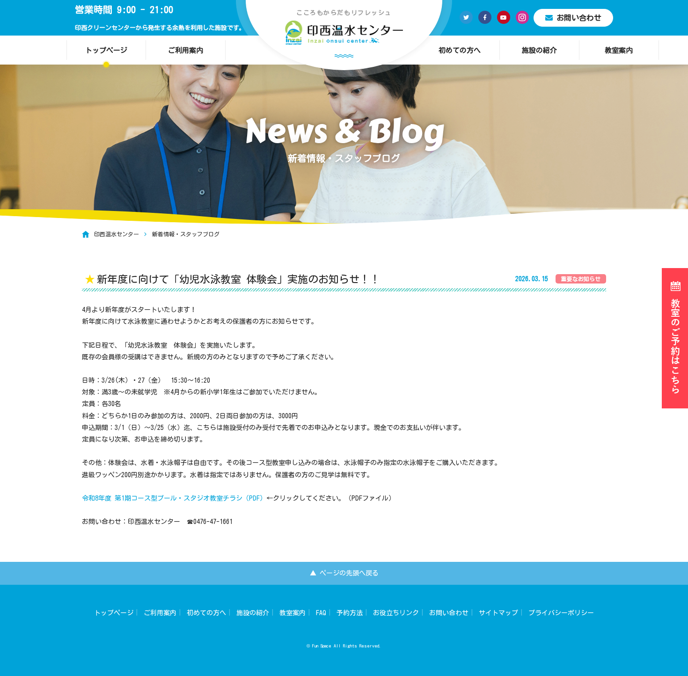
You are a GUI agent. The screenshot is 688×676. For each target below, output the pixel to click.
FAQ (321, 613)
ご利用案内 (185, 50)
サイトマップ (498, 613)
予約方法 (350, 613)
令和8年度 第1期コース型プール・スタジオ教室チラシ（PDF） (174, 498)
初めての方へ (460, 50)
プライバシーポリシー (561, 613)
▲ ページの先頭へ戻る (344, 573)
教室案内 (619, 50)
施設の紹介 (539, 50)
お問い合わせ (578, 18)
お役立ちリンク (396, 613)
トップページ (106, 50)
